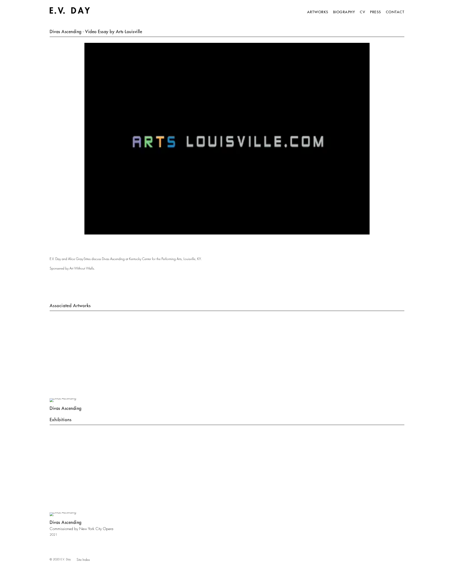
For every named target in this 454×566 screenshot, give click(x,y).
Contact (395, 12)
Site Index (83, 559)
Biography (344, 12)
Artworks (317, 12)
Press (375, 12)
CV (362, 12)
